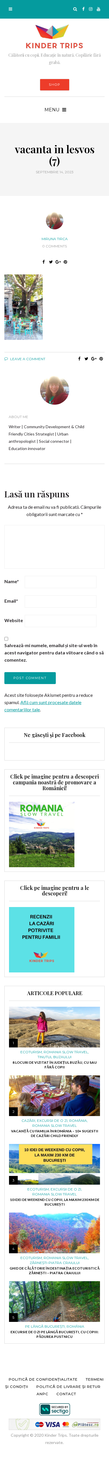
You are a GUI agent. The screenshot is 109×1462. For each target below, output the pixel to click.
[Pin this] (65, 262)
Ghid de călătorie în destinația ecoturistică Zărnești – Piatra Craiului (55, 1270)
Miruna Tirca (55, 239)
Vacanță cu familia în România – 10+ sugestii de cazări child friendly (54, 1133)
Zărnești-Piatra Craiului (55, 1263)
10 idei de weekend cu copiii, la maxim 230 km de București (54, 1201)
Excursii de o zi (52, 1120)
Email (11, 601)
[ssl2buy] (54, 1409)
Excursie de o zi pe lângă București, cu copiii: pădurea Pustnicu (54, 1334)
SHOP (54, 85)
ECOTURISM (31, 1052)
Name (11, 581)
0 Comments (54, 246)
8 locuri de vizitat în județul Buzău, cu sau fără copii (54, 1064)
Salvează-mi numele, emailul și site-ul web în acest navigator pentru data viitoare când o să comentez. (54, 652)
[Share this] (43, 262)
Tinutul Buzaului (54, 1057)
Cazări (28, 1120)
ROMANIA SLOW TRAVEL (66, 1052)
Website (13, 620)
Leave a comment (27, 359)
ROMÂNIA (78, 1120)
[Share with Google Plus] (58, 262)
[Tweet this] (51, 262)
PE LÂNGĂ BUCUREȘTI (45, 1326)
